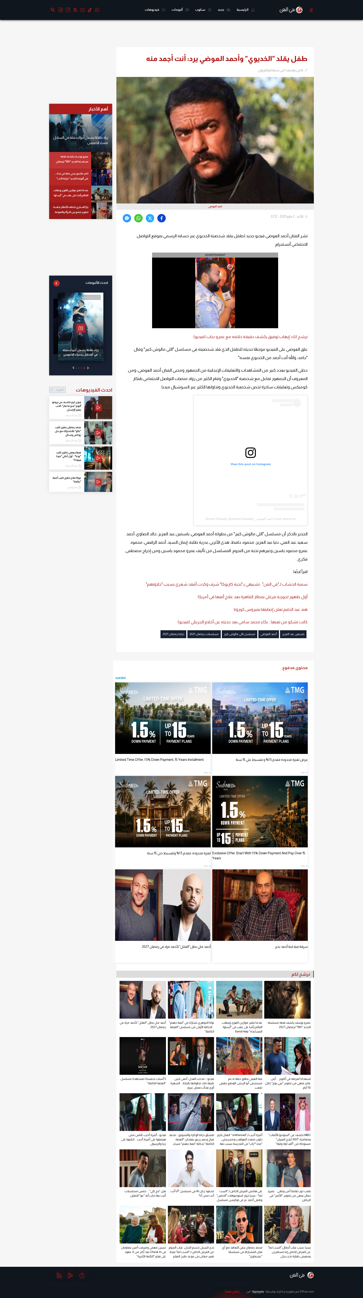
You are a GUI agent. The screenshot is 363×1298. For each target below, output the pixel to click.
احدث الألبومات (96, 282)
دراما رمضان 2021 (173, 634)
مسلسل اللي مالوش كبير (239, 634)
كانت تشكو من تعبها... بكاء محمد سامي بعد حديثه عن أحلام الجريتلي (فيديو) (243, 622)
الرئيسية (243, 9)
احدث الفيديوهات (84, 390)
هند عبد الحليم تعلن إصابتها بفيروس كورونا (271, 609)
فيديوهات (152, 9)
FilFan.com (307, 1291)
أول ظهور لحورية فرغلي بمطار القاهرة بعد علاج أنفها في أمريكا (253, 596)
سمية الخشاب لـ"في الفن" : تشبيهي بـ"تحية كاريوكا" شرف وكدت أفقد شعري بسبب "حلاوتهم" (227, 584)
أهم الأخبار (98, 108)
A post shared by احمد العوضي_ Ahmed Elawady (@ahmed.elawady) (250, 518)
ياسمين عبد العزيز (293, 634)
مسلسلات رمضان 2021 (204, 634)
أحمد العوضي (268, 634)
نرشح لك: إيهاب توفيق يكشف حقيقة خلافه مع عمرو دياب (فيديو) (250, 336)
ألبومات (177, 9)
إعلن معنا (232, 1291)
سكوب (200, 9)
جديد (221, 9)
